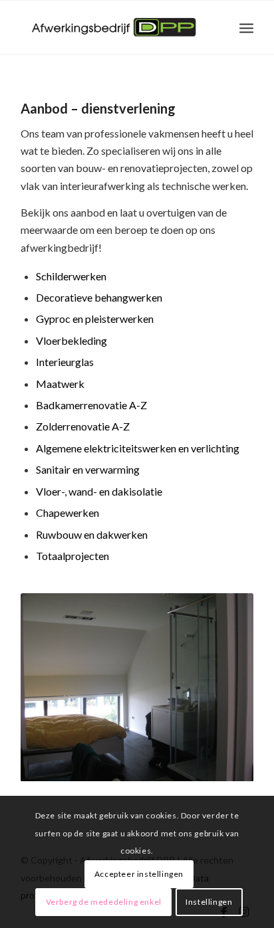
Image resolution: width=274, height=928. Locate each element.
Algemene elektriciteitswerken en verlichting (137, 448)
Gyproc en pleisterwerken (95, 318)
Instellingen (209, 902)
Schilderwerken (71, 276)
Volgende (223, 687)
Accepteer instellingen (139, 874)
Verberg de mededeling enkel (104, 902)
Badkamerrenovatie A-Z (91, 405)
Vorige (50, 687)
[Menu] (246, 27)
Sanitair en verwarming (88, 469)
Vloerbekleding (71, 340)
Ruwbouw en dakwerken (92, 534)
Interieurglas (65, 361)
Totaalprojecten (72, 555)
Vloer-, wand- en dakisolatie (99, 491)
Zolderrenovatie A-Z (83, 426)
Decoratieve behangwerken (99, 297)
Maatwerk (60, 383)
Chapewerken (67, 512)
